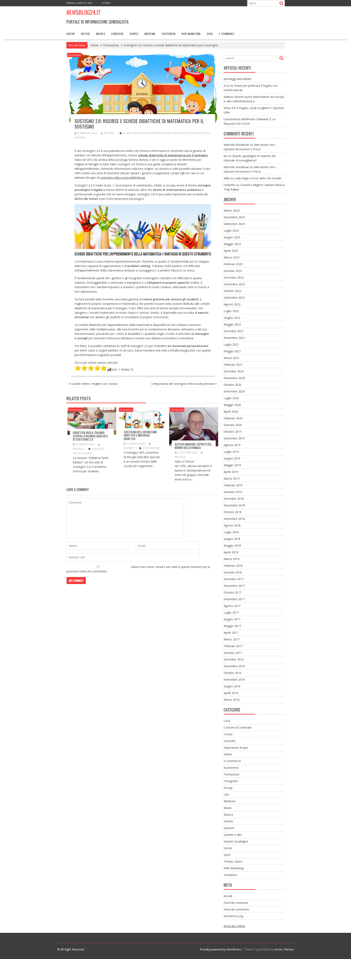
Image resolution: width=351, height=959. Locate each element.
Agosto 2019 (232, 445)
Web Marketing (191, 33)
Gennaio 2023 (233, 271)
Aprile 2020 (231, 411)
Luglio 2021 (231, 344)
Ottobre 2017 (232, 592)
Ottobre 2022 (232, 291)
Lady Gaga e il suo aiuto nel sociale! (257, 178)
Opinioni (229, 828)
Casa (210, 33)
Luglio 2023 (231, 230)
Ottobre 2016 (232, 673)
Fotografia (230, 781)
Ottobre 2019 (232, 432)
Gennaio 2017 (233, 653)
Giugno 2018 (232, 539)
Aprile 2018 (231, 552)
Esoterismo (231, 768)
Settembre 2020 (234, 391)
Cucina (228, 734)
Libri (226, 794)
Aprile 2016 (231, 693)
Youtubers (168, 33)
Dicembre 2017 (234, 579)
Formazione (74, 54)
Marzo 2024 (231, 210)
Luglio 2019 (231, 452)
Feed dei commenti (236, 909)
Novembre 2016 (234, 666)
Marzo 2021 (231, 358)
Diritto (228, 754)
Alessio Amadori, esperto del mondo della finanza (193, 446)
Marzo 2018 (231, 559)
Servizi (134, 33)
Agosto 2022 (232, 304)
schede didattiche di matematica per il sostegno (154, 133)
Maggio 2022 (232, 324)
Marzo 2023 (231, 257)
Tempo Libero (233, 861)
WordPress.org (233, 916)
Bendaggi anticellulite (237, 79)
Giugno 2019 (232, 458)
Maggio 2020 (232, 405)
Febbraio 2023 (233, 264)
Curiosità (117, 33)
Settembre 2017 (234, 599)
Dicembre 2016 (234, 659)
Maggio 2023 (232, 244)
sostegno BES (151, 448)
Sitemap (106, 2)
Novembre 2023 (234, 217)
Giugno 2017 (232, 619)
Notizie (85, 33)
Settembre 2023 (234, 224)
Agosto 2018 (232, 525)
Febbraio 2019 (233, 485)
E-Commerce (226, 33)
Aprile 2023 (231, 251)
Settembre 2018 (234, 519)
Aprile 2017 (231, 633)
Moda (227, 808)
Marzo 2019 (231, 478)
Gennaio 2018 (233, 572)
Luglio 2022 (231, 311)
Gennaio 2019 (233, 492)
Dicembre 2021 (234, 331)
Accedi (228, 896)
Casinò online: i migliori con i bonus (95, 384)
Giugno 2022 (232, 318)
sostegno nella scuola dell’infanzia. (122, 177)
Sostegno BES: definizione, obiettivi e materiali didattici (140, 435)
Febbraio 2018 (233, 566)
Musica (100, 33)
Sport (227, 855)
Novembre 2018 (234, 505)
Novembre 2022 (234, 284)
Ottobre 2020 (232, 385)
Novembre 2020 (234, 378)
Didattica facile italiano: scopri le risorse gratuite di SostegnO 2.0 (90, 435)
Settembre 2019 (234, 438)
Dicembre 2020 (234, 371)
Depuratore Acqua (236, 747)
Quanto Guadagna (236, 841)
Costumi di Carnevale (237, 727)
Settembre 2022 (234, 297)
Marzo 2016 (231, 700)
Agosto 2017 (232, 606)
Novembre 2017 (234, 586)
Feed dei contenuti (236, 903)
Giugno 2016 (232, 686)
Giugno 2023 (232, 237)
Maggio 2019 (232, 465)
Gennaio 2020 (233, 425)
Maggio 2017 (232, 626)
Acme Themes (284, 949)
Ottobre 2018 (232, 512)
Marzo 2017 (231, 639)
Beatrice (109, 133)
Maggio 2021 (232, 351)
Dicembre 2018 (234, 499)
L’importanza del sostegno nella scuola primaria (182, 384)
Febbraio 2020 (233, 418)
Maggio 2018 (232, 545)
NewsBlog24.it (83, 12)
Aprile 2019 (231, 472)
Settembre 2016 (234, 679)
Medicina (149, 33)
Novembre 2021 (234, 338)
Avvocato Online (234, 926)
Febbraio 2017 (233, 646)
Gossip (70, 33)
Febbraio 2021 (233, 365)
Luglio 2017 (231, 612)
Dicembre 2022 (234, 277)
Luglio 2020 (231, 398)
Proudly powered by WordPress (220, 949)
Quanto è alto (233, 835)
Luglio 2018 (231, 532)
